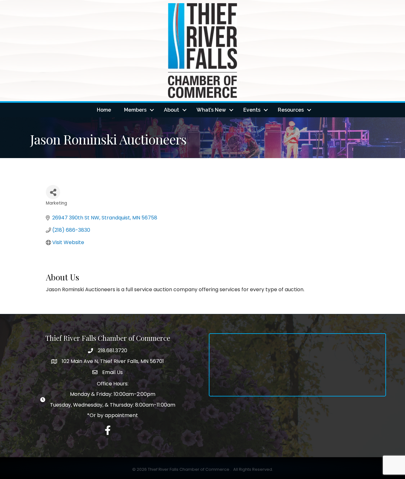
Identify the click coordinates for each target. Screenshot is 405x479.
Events (251, 110)
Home (104, 110)
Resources (291, 110)
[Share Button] (53, 192)
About (171, 110)
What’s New (211, 110)
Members (135, 110)
